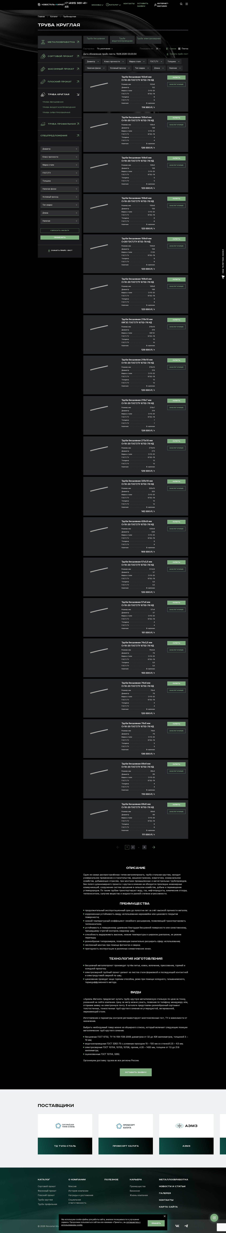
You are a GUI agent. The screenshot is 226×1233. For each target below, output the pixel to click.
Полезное (111, 1179)
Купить (176, 77)
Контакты (129, 4)
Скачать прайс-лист (62, 250)
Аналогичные (176, 84)
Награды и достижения (80, 1195)
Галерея (165, 1193)
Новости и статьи (172, 1186)
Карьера (136, 1179)
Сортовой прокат (47, 1186)
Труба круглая (45, 1200)
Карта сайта (168, 1207)
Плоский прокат (46, 1195)
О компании (77, 1179)
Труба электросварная (56, 112)
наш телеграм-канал (223, 261)
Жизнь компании (139, 1195)
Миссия (72, 1186)
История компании (78, 1191)
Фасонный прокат (47, 1191)
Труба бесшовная (52, 102)
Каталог (54, 16)
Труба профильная (47, 1204)
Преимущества (138, 1186)
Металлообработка (173, 1179)
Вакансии (135, 1191)
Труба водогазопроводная (58, 107)
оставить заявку (135, 1072)
